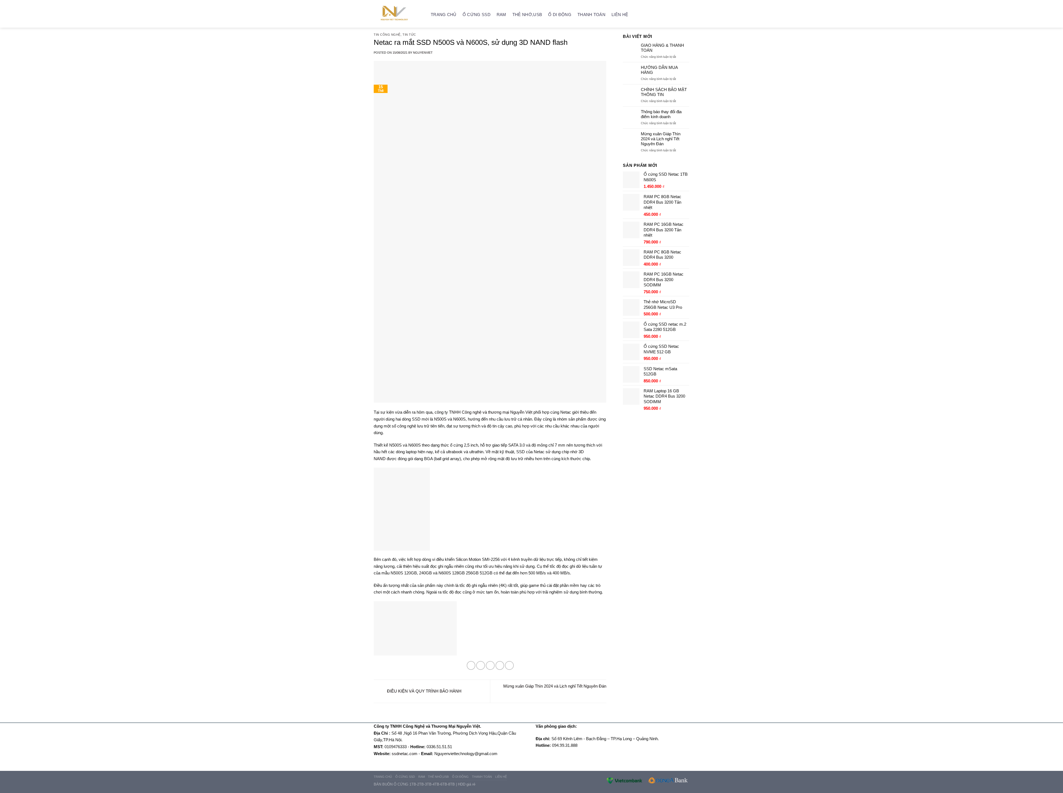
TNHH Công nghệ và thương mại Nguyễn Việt (490, 412)
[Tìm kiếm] (686, 14)
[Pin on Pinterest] (500, 665)
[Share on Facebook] (471, 665)
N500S (440, 419)
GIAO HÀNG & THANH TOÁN (662, 48)
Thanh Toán (591, 14)
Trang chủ (443, 14)
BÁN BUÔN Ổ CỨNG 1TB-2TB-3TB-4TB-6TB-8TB (414, 784)
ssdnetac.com (404, 753)
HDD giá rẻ (466, 784)
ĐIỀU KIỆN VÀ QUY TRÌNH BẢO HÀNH (423, 691)
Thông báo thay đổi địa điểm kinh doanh (661, 114)
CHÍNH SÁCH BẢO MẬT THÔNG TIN (664, 92)
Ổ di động (559, 14)
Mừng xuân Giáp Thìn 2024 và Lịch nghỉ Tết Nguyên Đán (660, 138)
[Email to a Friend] (490, 665)
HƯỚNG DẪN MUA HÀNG (659, 70)
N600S (459, 419)
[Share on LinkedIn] (509, 665)
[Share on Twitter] (480, 665)
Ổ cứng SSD (477, 14)
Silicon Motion (468, 559)
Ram (501, 14)
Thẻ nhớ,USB (527, 14)
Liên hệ (620, 14)
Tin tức (409, 34)
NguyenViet (423, 52)
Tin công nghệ (387, 34)
